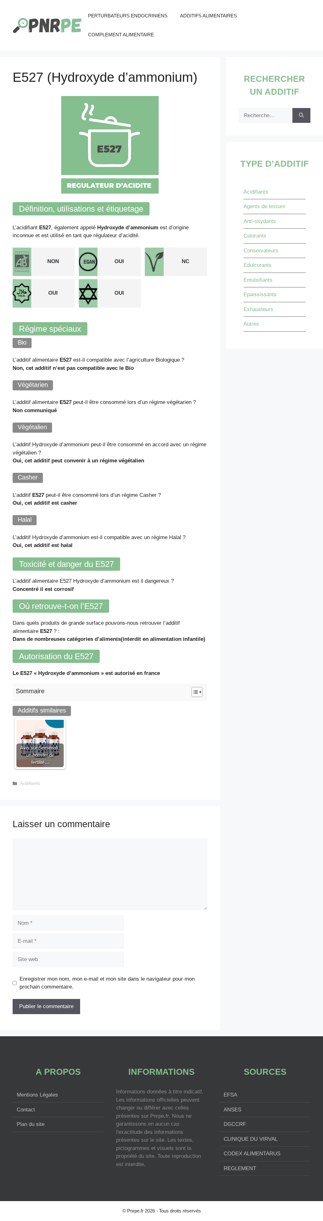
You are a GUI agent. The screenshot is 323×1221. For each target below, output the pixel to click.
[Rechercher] (301, 115)
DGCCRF (235, 1124)
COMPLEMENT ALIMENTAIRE (121, 34)
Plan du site (30, 1124)
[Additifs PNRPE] (47, 25)
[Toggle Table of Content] (194, 692)
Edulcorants (258, 265)
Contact (26, 1110)
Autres (251, 324)
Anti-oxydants (260, 221)
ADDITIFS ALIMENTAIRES (208, 15)
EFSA (230, 1095)
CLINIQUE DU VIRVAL (251, 1139)
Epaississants (260, 295)
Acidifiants (30, 783)
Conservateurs (261, 251)
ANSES (232, 1110)
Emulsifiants (258, 280)
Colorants (255, 236)
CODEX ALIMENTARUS (252, 1154)
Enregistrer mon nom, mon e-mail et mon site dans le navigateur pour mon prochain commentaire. (107, 983)
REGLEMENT (240, 1168)
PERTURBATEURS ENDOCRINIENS (127, 15)
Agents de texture (264, 206)
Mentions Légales (37, 1095)
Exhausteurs (258, 309)
